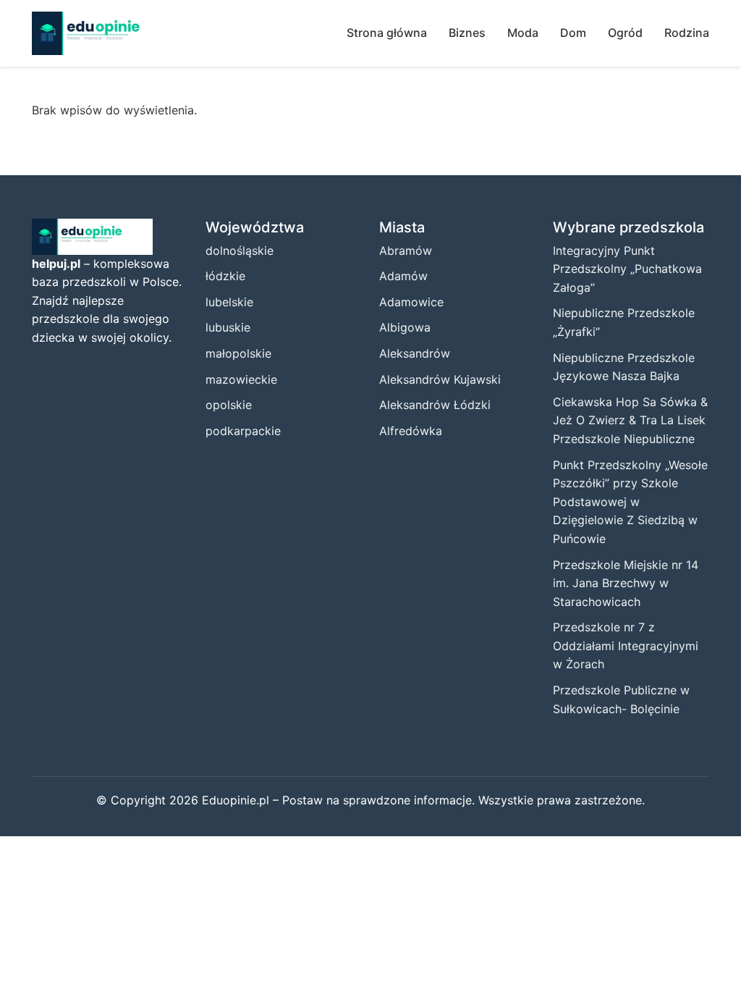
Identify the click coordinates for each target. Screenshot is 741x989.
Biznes (467, 32)
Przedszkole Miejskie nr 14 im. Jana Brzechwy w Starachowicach (625, 583)
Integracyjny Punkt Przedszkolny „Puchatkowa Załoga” (627, 269)
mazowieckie (241, 379)
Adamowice (411, 302)
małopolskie (238, 353)
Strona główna (387, 32)
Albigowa (405, 327)
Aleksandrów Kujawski (440, 379)
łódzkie (225, 276)
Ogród (625, 32)
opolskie (229, 404)
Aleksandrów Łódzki (435, 404)
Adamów (403, 276)
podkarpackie (243, 431)
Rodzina (686, 32)
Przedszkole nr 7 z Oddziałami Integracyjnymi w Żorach (625, 645)
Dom (573, 32)
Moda (522, 32)
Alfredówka (410, 431)
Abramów (405, 250)
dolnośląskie (240, 250)
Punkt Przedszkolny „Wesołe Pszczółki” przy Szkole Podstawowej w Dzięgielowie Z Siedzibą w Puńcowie (630, 502)
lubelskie (229, 302)
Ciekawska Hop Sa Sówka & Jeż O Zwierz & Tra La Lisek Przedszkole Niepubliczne (630, 420)
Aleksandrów (414, 353)
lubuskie (228, 327)
